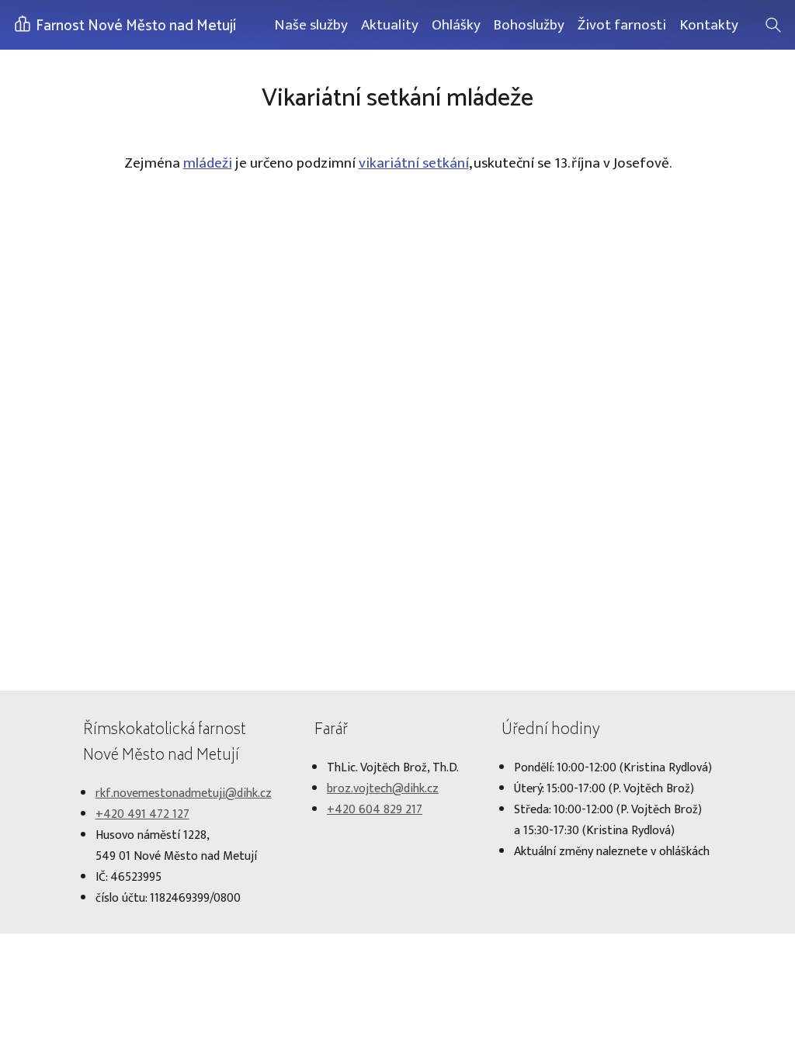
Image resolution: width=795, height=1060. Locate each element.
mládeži (207, 163)
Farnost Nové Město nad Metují (134, 26)
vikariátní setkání (414, 163)
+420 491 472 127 (142, 814)
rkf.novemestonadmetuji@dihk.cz (183, 793)
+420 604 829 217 (374, 809)
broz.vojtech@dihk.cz (383, 788)
